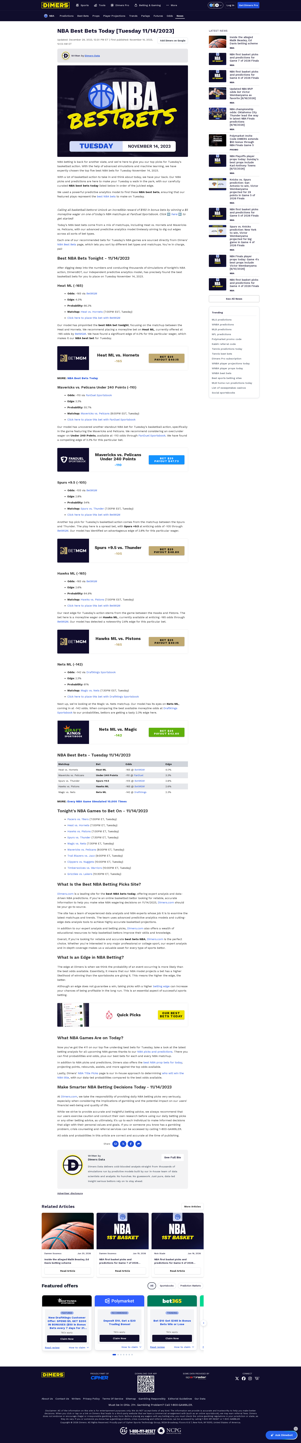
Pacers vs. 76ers (78, 819)
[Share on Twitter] (123, 1144)
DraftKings (140, 792)
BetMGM (91, 293)
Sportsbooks (167, 1285)
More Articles (192, 1206)
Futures (158, 15)
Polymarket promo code (226, 339)
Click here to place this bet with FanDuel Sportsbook (101, 419)
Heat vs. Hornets (92, 311)
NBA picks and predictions (154, 1051)
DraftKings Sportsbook (101, 672)
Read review (52, 1347)
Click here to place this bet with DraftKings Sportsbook (103, 696)
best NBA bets (106, 196)
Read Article (67, 1270)
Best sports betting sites (227, 378)
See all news (234, 298)
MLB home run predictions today (232, 383)
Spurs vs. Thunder (92, 508)
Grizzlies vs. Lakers (79, 874)
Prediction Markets (190, 1285)
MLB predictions (221, 329)
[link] (237, 1378)
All (151, 1285)
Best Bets (83, 15)
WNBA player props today (227, 368)
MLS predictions (221, 319)
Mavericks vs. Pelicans (95, 413)
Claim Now (119, 1338)
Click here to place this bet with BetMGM (93, 317)
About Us (47, 1398)
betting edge (161, 986)
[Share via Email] (115, 1144)
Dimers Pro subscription (226, 358)
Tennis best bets (222, 353)
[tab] (114, 1354)
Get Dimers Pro (248, 5)
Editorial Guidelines (180, 1398)
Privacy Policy (91, 1398)
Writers (76, 1398)
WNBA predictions (223, 324)
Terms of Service (112, 1398)
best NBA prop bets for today (162, 1062)
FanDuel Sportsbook (99, 395)
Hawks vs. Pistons (92, 599)
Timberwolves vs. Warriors (84, 867)
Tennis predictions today (227, 348)
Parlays (145, 15)
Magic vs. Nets (90, 690)
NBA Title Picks (88, 1073)
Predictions (67, 15)
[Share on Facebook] (131, 1144)
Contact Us (62, 1398)
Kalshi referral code (224, 344)
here (174, 214)
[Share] (138, 1144)
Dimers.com (65, 893)
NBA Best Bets (66, 244)
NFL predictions (221, 334)
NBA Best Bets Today (82, 378)
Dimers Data (92, 55)
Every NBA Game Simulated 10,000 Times (97, 801)
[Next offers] (203, 1323)
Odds (170, 15)
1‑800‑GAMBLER (181, 1404)
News (180, 15)
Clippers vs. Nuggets (80, 861)
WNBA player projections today (231, 363)
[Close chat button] (296, 1429)
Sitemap (131, 1398)
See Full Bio (172, 1157)
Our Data (200, 1398)
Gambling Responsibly (151, 1398)
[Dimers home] (56, 5)
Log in (230, 5)
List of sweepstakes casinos (229, 387)
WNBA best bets (221, 373)
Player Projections (114, 15)
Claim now (67, 1338)
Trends (133, 15)
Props (95, 15)
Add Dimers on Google (172, 40)
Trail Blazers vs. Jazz (81, 855)
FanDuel (138, 775)
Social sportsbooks (223, 392)
